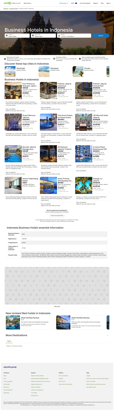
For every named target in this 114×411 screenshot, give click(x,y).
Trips (102, 3)
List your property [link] (8, 381)
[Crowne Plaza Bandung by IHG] (92, 160)
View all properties (57, 215)
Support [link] (88, 375)
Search (101, 36)
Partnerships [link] (7, 384)
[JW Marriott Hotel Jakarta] (92, 129)
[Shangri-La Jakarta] (92, 192)
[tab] (9, 341)
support (61, 59)
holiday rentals (23, 59)
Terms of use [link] (62, 381)
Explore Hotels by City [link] (36, 384)
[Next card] (109, 71)
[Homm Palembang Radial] (22, 192)
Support (95, 3)
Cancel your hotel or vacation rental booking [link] (97, 378)
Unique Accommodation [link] (37, 390)
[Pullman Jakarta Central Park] (92, 97)
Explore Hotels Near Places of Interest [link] (40, 381)
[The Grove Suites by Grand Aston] (57, 129)
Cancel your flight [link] (90, 381)
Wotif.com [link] (6, 8)
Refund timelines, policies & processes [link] (95, 384)
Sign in (108, 3)
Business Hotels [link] (14, 8)
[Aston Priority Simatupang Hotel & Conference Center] (57, 192)
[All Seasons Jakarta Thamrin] (57, 160)
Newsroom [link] (6, 387)
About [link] (5, 375)
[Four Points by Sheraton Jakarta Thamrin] (22, 97)
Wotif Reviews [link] (34, 395)
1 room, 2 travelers (67, 36)
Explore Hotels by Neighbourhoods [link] (39, 378)
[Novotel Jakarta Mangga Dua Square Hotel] (22, 160)
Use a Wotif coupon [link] (91, 387)
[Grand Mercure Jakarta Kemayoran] (22, 129)
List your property (85, 3)
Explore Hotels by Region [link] (37, 375)
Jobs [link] (5, 378)
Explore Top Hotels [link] (35, 387)
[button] (57, 335)
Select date (12, 36)
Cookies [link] (61, 378)
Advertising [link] (6, 392)
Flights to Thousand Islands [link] (14, 346)
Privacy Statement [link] (63, 375)
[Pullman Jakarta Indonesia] (57, 97)
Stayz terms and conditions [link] (65, 384)
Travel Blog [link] (34, 392)
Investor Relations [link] (8, 390)
